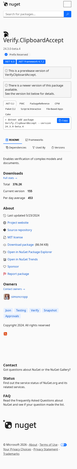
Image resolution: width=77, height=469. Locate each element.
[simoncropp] (6, 297)
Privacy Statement (45, 449)
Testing (21, 310)
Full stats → (10, 178)
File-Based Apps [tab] (54, 108)
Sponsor (13, 266)
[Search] (67, 14)
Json (8, 310)
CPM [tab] (57, 103)
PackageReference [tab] (39, 103)
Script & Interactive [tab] (31, 108)
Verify (35, 310)
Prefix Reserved (18, 54)
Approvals (12, 316)
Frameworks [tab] (35, 139)
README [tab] (13, 139)
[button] (63, 120)
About (33, 445)
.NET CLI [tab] (9, 103)
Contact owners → (14, 289)
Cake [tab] (8, 114)
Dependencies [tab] (17, 147)
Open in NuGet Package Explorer (30, 252)
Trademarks (11, 454)
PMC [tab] (22, 103)
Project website (18, 223)
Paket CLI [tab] (10, 108)
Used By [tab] (40, 147)
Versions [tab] (59, 147)
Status (9, 378)
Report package (18, 274)
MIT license (15, 237)
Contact (10, 365)
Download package (21, 245)
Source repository (20, 230)
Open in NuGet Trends (23, 259)
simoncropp (19, 297)
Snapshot (50, 310)
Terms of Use (48, 445)
